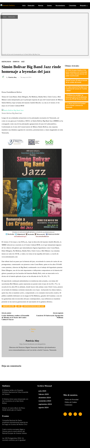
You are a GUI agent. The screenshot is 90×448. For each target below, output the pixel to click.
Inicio (4, 17)
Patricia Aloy (12, 77)
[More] (55, 84)
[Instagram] (32, 353)
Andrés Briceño (8, 306)
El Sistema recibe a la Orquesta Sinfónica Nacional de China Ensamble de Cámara (15, 392)
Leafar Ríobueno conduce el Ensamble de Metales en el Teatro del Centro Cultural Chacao (15, 317)
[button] (84, 5)
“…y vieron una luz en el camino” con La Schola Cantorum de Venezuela (76, 105)
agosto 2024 (43, 408)
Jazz (22, 61)
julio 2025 (42, 391)
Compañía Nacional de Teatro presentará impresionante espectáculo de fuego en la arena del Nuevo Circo (15, 422)
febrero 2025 (44, 394)
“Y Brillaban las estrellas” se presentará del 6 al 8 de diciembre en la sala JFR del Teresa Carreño (76, 97)
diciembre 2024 (45, 398)
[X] (35, 353)
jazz (18, 306)
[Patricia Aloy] (4, 77)
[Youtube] (80, 414)
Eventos (16, 61)
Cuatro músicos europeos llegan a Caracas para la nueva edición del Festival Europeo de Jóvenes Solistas (14, 431)
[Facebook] (29, 353)
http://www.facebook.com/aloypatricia (32, 344)
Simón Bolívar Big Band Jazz (33, 306)
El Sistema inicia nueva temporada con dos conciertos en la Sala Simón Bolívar (15, 401)
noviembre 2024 (45, 401)
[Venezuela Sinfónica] (9, 5)
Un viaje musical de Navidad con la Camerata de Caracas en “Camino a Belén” (76, 88)
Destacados (11, 17)
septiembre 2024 (45, 404)
